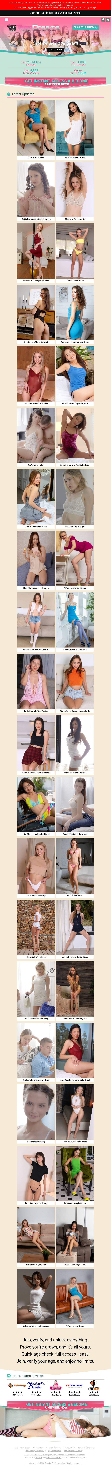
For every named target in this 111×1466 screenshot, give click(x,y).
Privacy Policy (69, 1448)
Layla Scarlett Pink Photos (36, 711)
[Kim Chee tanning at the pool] (75, 374)
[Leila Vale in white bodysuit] (75, 1112)
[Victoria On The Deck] (36, 927)
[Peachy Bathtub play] (36, 1112)
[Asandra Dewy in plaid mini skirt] (36, 743)
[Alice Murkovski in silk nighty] (36, 558)
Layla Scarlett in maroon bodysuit (75, 1080)
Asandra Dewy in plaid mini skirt (36, 773)
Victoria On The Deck (36, 957)
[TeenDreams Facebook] (103, 21)
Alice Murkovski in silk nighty (36, 588)
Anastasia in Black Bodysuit (36, 342)
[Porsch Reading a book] (75, 1235)
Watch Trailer (55, 49)
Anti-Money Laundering (36, 1451)
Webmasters (38, 1448)
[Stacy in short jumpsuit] (36, 1235)
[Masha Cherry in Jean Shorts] (36, 620)
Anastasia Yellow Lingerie (74, 1018)
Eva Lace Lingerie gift (75, 527)
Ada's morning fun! (36, 465)
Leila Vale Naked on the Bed (36, 403)
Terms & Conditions (86, 1448)
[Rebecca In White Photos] (75, 743)
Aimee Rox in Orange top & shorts (75, 711)
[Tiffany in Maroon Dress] (75, 558)
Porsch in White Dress (75, 157)
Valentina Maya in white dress (36, 1326)
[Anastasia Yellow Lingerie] (75, 989)
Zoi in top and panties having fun (36, 219)
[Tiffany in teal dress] (75, 1296)
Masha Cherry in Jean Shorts (36, 649)
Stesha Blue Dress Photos (75, 649)
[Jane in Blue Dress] (36, 128)
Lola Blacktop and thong (36, 1203)
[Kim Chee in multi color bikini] (36, 804)
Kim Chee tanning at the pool (75, 403)
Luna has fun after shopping (36, 1018)
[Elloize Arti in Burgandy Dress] (36, 251)
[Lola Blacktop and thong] (36, 1173)
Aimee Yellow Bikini (75, 281)
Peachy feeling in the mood (75, 834)
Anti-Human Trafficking (74, 1451)
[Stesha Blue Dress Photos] (75, 620)
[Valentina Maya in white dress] (36, 1296)
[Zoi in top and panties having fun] (36, 189)
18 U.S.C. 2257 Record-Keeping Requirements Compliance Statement (54, 1455)
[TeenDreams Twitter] (108, 21)
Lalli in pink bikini (75, 896)
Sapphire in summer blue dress (75, 342)
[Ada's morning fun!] (36, 435)
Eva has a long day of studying (36, 1080)
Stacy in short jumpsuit (36, 1264)
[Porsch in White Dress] (75, 128)
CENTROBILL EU (53, 1457)
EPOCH (38, 1457)
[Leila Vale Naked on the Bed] (36, 374)
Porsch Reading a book (74, 1264)
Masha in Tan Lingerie (75, 219)
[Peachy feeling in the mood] (75, 804)
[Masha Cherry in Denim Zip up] (75, 927)
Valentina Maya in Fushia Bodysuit (75, 465)
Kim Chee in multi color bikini (36, 834)
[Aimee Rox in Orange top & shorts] (75, 681)
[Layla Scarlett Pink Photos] (36, 681)
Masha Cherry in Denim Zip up (75, 957)
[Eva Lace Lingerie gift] (75, 497)
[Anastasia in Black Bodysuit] (36, 312)
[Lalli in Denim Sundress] (36, 497)
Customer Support (22, 1448)
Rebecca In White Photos (75, 773)
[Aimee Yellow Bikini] (75, 251)
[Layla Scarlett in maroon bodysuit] (75, 1050)
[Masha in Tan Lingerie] (75, 189)
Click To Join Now (84, 27)
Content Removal (53, 1448)
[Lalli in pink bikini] (75, 866)
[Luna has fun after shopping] (36, 989)
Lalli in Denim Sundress (36, 527)
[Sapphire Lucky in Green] (75, 1173)
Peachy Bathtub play (36, 1142)
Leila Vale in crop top (36, 896)
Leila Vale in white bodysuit (75, 1142)
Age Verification (54, 1451)
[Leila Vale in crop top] (36, 866)
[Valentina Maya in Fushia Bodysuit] (75, 435)
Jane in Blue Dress (36, 157)
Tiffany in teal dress (75, 1326)
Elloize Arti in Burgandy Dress (36, 281)
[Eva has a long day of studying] (36, 1050)
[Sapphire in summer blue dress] (75, 312)
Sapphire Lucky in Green (75, 1203)
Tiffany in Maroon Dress (75, 588)
